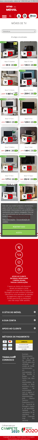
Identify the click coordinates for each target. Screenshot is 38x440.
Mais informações (9, 219)
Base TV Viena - (28, 90)
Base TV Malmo (9, 147)
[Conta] (19, 16)
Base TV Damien (9, 61)
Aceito (19, 232)
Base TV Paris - (9, 119)
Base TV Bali (28, 147)
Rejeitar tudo (19, 227)
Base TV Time (28, 61)
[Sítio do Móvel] (11, 8)
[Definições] (25, 16)
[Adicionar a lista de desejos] (10, 53)
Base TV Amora (9, 90)
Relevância (19, 31)
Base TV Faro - (9, 176)
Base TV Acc (29, 119)
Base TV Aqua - (28, 176)
